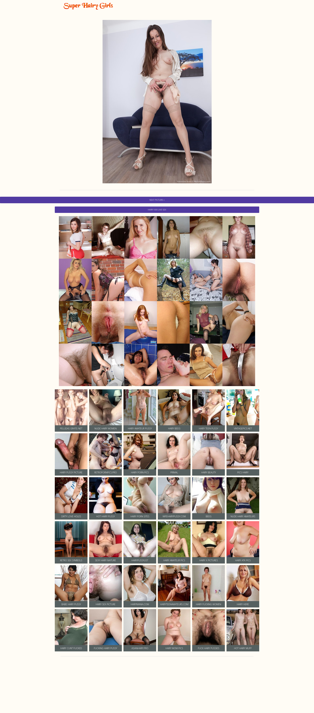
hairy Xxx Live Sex (157, 209)
